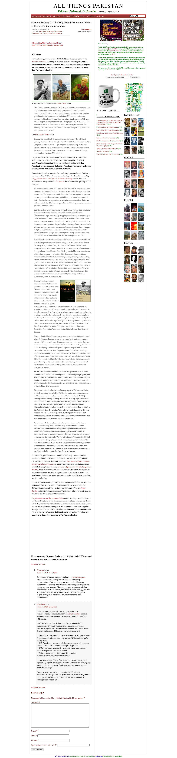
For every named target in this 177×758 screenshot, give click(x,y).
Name (34, 731)
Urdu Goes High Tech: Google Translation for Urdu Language (109, 145)
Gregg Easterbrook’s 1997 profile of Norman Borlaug (52, 178)
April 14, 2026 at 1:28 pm (47, 572)
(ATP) (62, 756)
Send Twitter (57, 43)
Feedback (91, 16)
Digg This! (42, 43)
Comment (35, 702)
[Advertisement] (61, 535)
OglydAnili (41, 604)
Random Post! (58, 45)
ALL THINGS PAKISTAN (88, 5)
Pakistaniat (110, 70)
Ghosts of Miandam (103, 151)
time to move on (116, 51)
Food (41, 33)
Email (34, 735)
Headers (100, 16)
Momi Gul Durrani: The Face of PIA (108, 154)
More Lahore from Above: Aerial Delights (110, 133)
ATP (113, 54)
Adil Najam (99, 756)
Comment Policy (79, 16)
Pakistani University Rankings (106, 138)
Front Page (36, 16)
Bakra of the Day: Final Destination (108, 130)
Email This (35, 45)
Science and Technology (55, 33)
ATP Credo (66, 16)
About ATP (47, 16)
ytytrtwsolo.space (78, 577)
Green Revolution (39, 61)
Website (34, 740)
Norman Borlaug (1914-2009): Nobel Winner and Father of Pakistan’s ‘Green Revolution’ (61, 24)
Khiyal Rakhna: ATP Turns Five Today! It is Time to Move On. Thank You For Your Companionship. (110, 122)
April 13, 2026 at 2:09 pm (47, 606)
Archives (56, 16)
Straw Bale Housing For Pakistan (107, 148)
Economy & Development (54, 31)
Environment (35, 33)
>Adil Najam (42, 31)
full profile (60, 181)
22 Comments (86, 29)
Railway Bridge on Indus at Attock (107, 127)
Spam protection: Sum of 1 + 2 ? (43, 745)
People (45, 33)
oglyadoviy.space (73, 613)
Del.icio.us (35, 43)
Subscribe (50, 45)
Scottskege (41, 570)
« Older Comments (38, 564)
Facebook (49, 43)
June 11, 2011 (112, 49)
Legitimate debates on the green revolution (48, 498)
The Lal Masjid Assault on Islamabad (108, 141)
